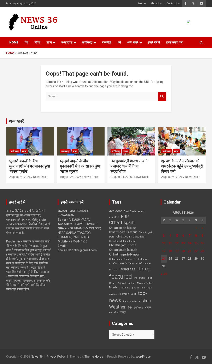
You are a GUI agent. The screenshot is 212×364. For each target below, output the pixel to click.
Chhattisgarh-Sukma (120, 259)
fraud (142, 277)
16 (202, 243)
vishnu (145, 300)
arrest (141, 211)
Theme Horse (93, 356)
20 (183, 251)
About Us (156, 3)
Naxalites (125, 287)
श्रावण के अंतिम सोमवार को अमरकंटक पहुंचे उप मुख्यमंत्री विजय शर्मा (182, 166)
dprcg (144, 269)
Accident (115, 211)
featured (120, 276)
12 (176, 243)
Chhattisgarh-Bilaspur (123, 232)
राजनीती (106, 42)
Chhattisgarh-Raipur (124, 254)
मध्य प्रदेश (113, 312)
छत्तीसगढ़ (138, 307)
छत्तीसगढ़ (87, 42)
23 (202, 251)
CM (116, 269)
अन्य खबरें (132, 42)
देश (26, 42)
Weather (117, 307)
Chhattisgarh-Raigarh (123, 249)
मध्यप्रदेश (66, 42)
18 (170, 251)
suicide (113, 294)
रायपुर (123, 312)
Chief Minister (141, 259)
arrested (114, 217)
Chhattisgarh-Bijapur (122, 227)
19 (176, 251)
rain (143, 287)
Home (142, 3)
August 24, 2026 (20, 176)
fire (135, 277)
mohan (131, 283)
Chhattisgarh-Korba (122, 245)
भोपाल (148, 307)
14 (189, 243)
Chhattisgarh (122, 222)
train (125, 301)
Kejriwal (121, 283)
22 (196, 251)
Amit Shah (130, 211)
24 (163, 258)
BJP (125, 216)
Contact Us (173, 3)
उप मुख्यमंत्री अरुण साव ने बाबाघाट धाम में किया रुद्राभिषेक (129, 166)
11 (170, 243)
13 (183, 243)
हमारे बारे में (154, 42)
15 (196, 243)
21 (189, 251)
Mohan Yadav (145, 283)
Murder (114, 287)
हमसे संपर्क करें (174, 42)
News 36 (37, 356)
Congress (127, 269)
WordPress (143, 356)
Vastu (133, 301)
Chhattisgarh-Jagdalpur (130, 236)
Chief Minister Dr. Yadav (121, 263)
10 (163, 243)
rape (149, 287)
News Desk (40, 176)
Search (162, 96)
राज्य (49, 42)
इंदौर (130, 307)
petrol (135, 287)
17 (163, 251)
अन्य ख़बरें (16, 121)
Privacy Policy (56, 356)
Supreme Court (127, 293)
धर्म (119, 42)
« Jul (164, 274)
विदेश (37, 42)
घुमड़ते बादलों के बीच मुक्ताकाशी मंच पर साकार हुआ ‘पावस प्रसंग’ (29, 166)
